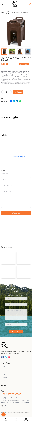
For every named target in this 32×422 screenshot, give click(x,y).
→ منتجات (3, 369)
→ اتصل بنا (4, 380)
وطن (2, 12)
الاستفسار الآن (18, 92)
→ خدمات (3, 371)
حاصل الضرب (8, 12)
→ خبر (3, 374)
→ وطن (3, 366)
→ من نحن (4, 377)
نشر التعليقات (16, 213)
